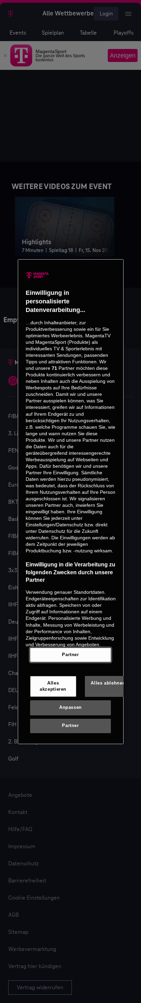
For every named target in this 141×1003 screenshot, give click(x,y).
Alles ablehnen (108, 683)
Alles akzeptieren (53, 686)
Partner (70, 654)
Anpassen (70, 707)
